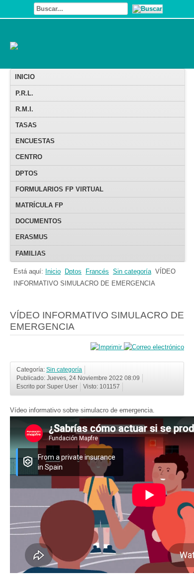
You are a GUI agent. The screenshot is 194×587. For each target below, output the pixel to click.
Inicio (25, 77)
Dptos (26, 173)
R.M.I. (24, 109)
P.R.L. (24, 93)
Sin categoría (132, 271)
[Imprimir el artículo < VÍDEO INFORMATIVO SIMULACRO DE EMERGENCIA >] (107, 347)
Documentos (38, 221)
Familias (30, 253)
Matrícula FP (39, 205)
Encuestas (35, 141)
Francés (97, 271)
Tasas (26, 125)
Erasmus (31, 237)
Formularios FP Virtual (59, 189)
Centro (28, 157)
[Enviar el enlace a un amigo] (154, 347)
